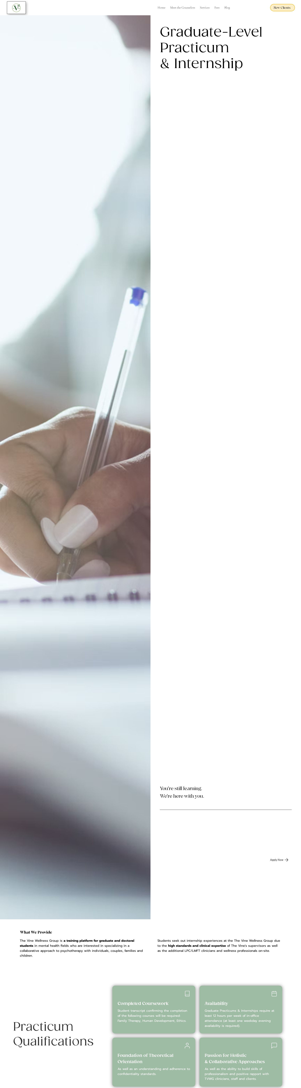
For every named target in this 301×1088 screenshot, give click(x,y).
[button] (204, 7)
